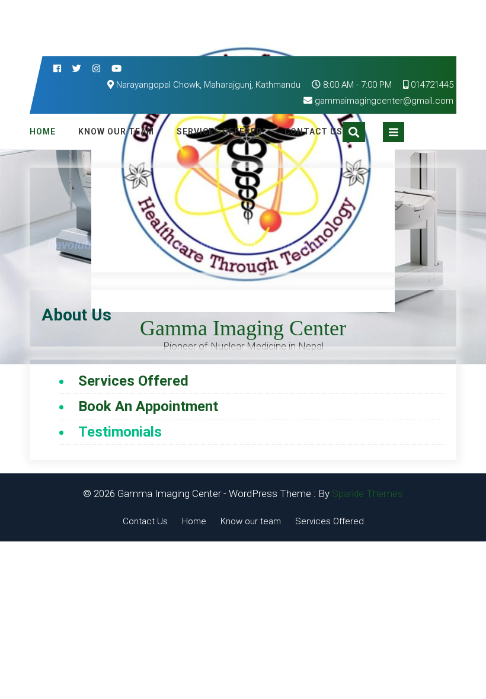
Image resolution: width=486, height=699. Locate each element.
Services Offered (219, 131)
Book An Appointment (148, 406)
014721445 (430, 84)
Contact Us (313, 131)
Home (43, 131)
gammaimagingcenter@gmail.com (384, 100)
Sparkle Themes (367, 493)
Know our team (116, 131)
